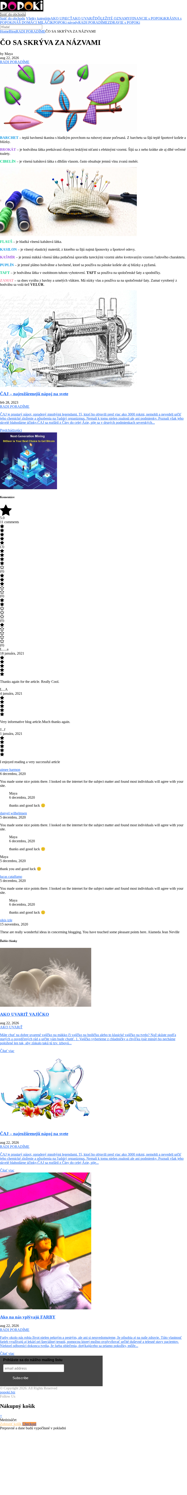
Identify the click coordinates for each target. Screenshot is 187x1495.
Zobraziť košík (11, 1424)
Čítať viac (7, 1051)
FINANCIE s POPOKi (147, 18)
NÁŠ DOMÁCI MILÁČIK (33, 22)
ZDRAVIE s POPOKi (124, 22)
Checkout (29, 1424)
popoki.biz (7, 1392)
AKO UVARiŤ (83, 18)
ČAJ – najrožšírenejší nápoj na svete (34, 393)
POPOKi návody (65, 22)
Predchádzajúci (11, 430)
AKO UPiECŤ (61, 18)
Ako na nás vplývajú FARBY (27, 1317)
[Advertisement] (93, 1462)
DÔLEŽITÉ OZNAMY (112, 18)
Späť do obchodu (12, 14)
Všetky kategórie (38, 18)
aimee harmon (10, 770)
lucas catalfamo (11, 877)
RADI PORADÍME (93, 22)
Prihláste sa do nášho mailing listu (32, 1360)
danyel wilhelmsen (13, 813)
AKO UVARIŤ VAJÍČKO (24, 1014)
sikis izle (6, 920)
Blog (12, 31)
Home (4, 31)
